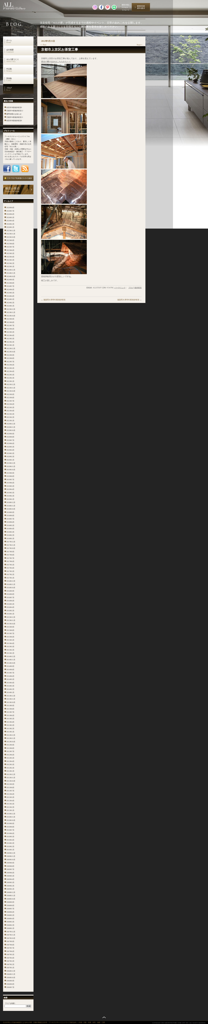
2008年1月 (10, 928)
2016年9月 (10, 591)
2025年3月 (10, 260)
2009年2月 (10, 886)
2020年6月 (10, 443)
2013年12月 (10, 696)
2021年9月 (10, 394)
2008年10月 (10, 899)
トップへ (104, 1017)
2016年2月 (10, 611)
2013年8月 (10, 709)
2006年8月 (10, 984)
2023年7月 (10, 325)
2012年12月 (10, 735)
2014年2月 (10, 689)
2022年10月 (10, 352)
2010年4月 (10, 840)
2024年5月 (10, 293)
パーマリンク (119, 288)
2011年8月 (10, 787)
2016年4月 (10, 607)
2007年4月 (10, 958)
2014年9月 (10, 666)
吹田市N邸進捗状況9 (14, 107)
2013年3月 (10, 725)
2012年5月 (10, 758)
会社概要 (10, 51)
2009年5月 (10, 876)
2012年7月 (10, 751)
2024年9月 (10, 280)
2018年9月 (10, 512)
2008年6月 (10, 912)
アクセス (125, 7)
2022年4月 (10, 371)
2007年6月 (10, 951)
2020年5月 (10, 447)
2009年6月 (10, 873)
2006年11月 (10, 974)
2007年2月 (10, 964)
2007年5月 (10, 954)
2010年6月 (10, 833)
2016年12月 (10, 581)
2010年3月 (10, 843)
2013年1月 (10, 732)
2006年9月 (10, 981)
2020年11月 (10, 427)
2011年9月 (10, 784)
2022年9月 (10, 355)
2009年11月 (10, 856)
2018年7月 (10, 519)
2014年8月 (10, 669)
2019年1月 (10, 499)
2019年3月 (10, 493)
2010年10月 (10, 820)
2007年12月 (10, 932)
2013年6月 (10, 715)
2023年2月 (10, 342)
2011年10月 (10, 781)
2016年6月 (10, 601)
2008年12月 (10, 892)
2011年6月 (10, 794)
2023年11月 (10, 312)
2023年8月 (10, 322)
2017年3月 (10, 571)
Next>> (139, 45)
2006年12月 (10, 971)
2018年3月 (10, 532)
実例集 (9, 79)
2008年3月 (10, 922)
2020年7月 (10, 440)
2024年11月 (10, 273)
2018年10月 (10, 509)
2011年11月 (10, 778)
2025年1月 (10, 266)
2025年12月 (10, 230)
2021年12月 (10, 384)
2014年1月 (10, 692)
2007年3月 (10, 961)
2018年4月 (10, 529)
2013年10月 (10, 702)
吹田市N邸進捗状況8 (14, 120)
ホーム (9, 41)
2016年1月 (10, 614)
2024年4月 (10, 296)
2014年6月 (10, 676)
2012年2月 (10, 768)
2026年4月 (10, 221)
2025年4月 (10, 257)
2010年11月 (10, 817)
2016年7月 (10, 597)
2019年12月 (10, 463)
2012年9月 (10, 745)
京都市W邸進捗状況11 (14, 117)
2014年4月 (10, 683)
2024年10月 (10, 276)
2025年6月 (10, 250)
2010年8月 (10, 827)
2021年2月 (10, 417)
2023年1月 (10, 345)
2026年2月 (10, 224)
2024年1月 (10, 306)
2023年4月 (10, 335)
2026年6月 (10, 214)
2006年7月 (10, 987)
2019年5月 (10, 486)
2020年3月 (10, 453)
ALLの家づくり (12, 60)
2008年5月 (10, 915)
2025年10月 (10, 237)
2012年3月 (10, 764)
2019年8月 (10, 476)
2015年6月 (10, 637)
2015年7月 (10, 633)
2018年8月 (10, 515)
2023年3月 (10, 339)
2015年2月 (10, 650)
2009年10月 (10, 859)
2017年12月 (10, 542)
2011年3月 (10, 804)
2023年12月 (10, 309)
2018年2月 (10, 535)
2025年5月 (10, 253)
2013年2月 (10, 728)
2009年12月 (10, 853)
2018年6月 (10, 522)
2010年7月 (10, 830)
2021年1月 (10, 420)
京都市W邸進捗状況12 (14, 111)
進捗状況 (138, 288)
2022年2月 (10, 378)
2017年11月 (10, 545)
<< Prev (43, 45)
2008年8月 (10, 905)
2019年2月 (10, 496)
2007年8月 (10, 945)
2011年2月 (10, 807)
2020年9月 (10, 434)
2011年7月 (10, 791)
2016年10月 (10, 587)
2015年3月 (10, 646)
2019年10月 (10, 470)
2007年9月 (10, 941)
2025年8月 (10, 244)
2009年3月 (10, 882)
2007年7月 (10, 948)
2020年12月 (10, 424)
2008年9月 (10, 902)
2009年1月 (10, 889)
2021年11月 (10, 388)
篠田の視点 (125, 5)
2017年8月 (10, 555)
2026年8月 (10, 207)
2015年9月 (10, 627)
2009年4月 (10, 879)
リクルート (125, 10)
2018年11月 (10, 506)
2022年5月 (10, 368)
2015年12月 (10, 617)
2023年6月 (10, 329)
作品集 (9, 70)
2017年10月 (10, 548)
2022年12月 (10, 348)
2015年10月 (10, 624)
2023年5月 (10, 332)
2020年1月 (10, 460)
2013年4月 (10, 722)
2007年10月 (10, 938)
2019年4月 (10, 489)
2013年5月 (10, 719)
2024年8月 (10, 283)
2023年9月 (10, 319)
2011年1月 (10, 810)
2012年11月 (10, 738)
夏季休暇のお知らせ (13, 114)
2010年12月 (10, 814)
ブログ (9, 89)
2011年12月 (10, 774)
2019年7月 (10, 479)
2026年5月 (10, 217)
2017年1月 (10, 578)
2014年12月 (10, 656)
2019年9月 (10, 473)
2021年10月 (10, 391)
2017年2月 (10, 574)
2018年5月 (10, 525)
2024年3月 (10, 299)
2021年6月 (10, 404)
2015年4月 (10, 643)
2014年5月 (10, 679)
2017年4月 (10, 568)
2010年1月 (10, 850)
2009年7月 (10, 869)
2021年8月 (10, 397)
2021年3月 (10, 414)
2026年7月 (10, 211)
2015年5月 (10, 640)
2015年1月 (10, 653)
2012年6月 (10, 755)
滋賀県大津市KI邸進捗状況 (53, 300)
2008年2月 (10, 925)
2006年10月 (10, 977)
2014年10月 (10, 663)
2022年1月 (10, 381)
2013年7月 (10, 712)
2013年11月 (10, 699)
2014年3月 (10, 686)
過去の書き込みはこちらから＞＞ (56, 61)
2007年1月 (10, 968)
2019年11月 (10, 466)
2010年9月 (10, 823)
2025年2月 (10, 263)
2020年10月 (10, 430)
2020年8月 (10, 437)
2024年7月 (10, 286)
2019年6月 (10, 483)
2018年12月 (10, 502)
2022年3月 (10, 375)
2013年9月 (10, 705)
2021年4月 (10, 411)
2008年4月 (10, 918)
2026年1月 (10, 227)
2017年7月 (10, 558)
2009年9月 (10, 863)
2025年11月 (10, 234)
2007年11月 (10, 935)
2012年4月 (10, 761)
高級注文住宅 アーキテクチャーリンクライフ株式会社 (17, 5)
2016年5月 (10, 604)
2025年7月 (10, 247)
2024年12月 (10, 270)
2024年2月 (10, 303)
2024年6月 (10, 289)
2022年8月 (10, 358)
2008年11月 (10, 895)
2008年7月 (10, 909)
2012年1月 (10, 771)
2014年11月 (10, 660)
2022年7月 (10, 362)
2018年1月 (10, 538)
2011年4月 (10, 801)
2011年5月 (10, 797)
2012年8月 (10, 748)
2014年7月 (10, 673)
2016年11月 (10, 584)
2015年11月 (10, 620)
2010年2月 (10, 846)
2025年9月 (10, 240)
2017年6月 (10, 561)
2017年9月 (10, 552)
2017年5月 (10, 565)
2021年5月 (10, 407)
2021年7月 (10, 401)
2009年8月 (10, 866)
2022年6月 (10, 365)
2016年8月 (10, 594)
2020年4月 (10, 450)
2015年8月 (10, 630)
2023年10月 (10, 316)
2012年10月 (10, 742)
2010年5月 (10, 836)
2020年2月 (10, 456)
